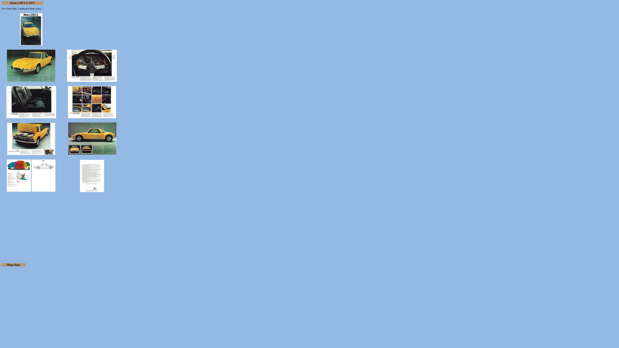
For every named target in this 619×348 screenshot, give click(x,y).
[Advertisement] (309, 221)
